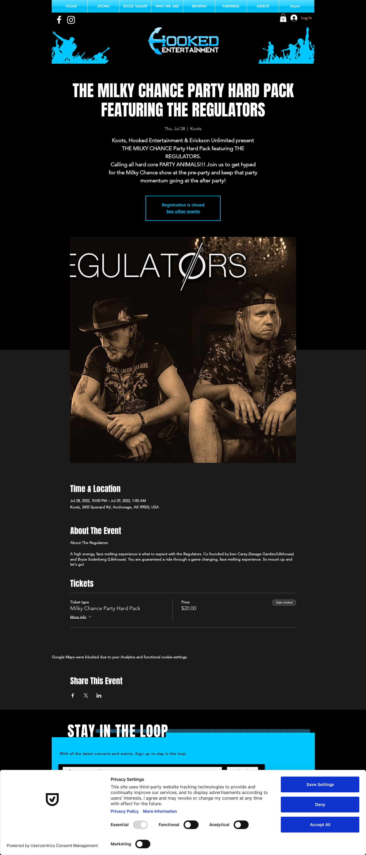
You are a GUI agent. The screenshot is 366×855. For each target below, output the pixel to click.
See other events (183, 211)
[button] (283, 18)
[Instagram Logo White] (71, 19)
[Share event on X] (85, 695)
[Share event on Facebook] (72, 695)
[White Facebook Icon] (59, 19)
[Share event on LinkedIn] (99, 695)
